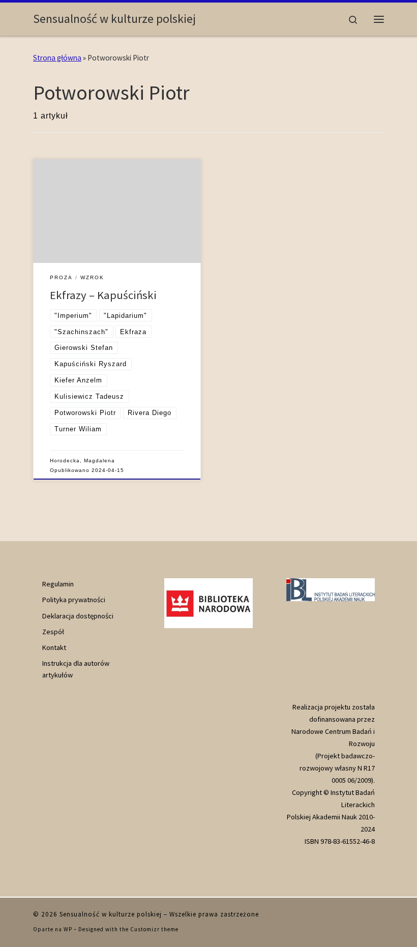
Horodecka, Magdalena (82, 460)
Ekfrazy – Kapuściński (103, 295)
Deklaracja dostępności (77, 615)
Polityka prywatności (73, 599)
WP (68, 929)
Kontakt (54, 647)
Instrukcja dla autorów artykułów (75, 669)
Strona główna (57, 58)
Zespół (53, 631)
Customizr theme (154, 929)
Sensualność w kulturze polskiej (110, 914)
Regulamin (58, 583)
